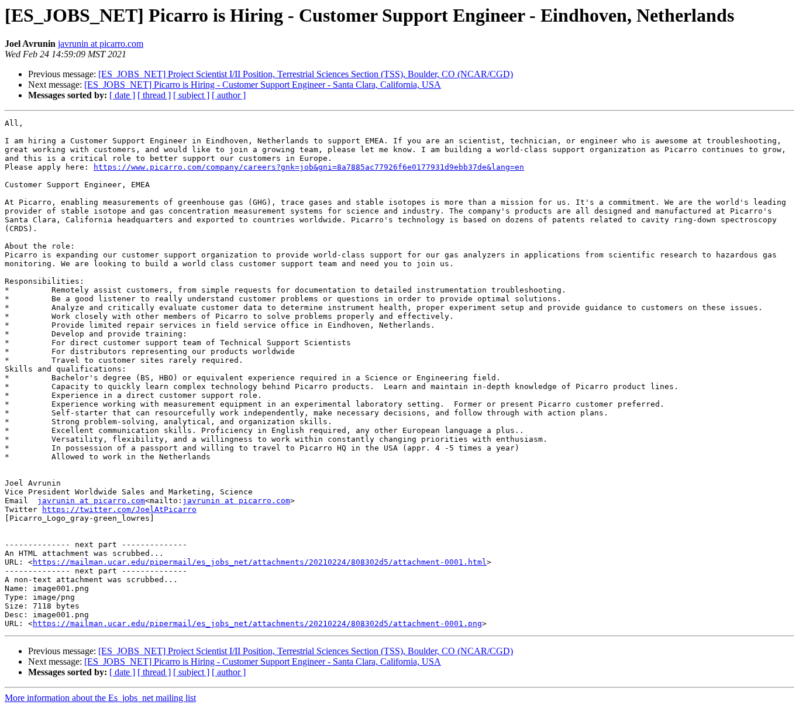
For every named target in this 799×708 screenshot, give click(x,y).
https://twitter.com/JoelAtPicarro (119, 509)
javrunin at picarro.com (100, 44)
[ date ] (122, 95)
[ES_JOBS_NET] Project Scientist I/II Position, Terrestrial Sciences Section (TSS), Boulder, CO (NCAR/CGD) (305, 74)
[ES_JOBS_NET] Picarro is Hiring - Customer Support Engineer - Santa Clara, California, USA (262, 85)
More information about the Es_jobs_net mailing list (100, 698)
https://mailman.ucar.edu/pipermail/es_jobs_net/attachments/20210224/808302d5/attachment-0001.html (260, 562)
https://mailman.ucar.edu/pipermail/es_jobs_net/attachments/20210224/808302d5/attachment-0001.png (257, 623)
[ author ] (229, 95)
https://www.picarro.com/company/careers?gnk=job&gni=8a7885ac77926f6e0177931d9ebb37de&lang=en (309, 167)
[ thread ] (154, 95)
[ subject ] (191, 95)
